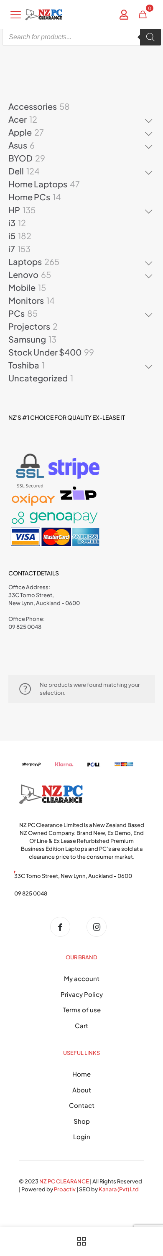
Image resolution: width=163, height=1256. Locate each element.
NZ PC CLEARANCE (64, 1181)
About (81, 1090)
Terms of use (82, 1010)
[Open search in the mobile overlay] (81, 37)
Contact (81, 1105)
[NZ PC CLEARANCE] (63, 927)
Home (81, 1074)
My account (81, 978)
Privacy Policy (82, 994)
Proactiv (65, 1189)
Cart (81, 1025)
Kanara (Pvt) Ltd (119, 1189)
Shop (82, 1121)
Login (81, 1136)
